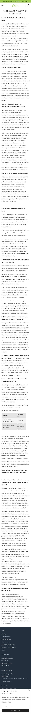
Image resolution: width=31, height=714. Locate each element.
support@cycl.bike (7, 658)
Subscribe (14, 710)
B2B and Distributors (7, 644)
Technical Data (24, 253)
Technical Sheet (16, 470)
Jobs (2, 650)
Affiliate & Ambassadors (8, 647)
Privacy (3, 634)
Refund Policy (5, 636)
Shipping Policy (6, 639)
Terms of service (6, 642)
